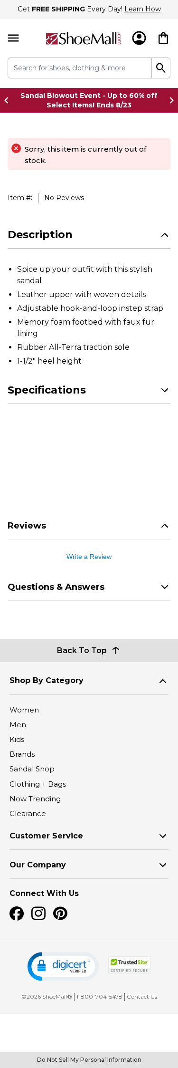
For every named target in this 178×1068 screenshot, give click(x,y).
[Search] (161, 68)
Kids (16, 739)
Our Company (37, 864)
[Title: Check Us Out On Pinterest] (60, 913)
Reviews (27, 525)
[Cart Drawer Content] (163, 38)
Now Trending (35, 798)
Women (24, 709)
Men (17, 724)
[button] (63, 966)
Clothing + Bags (37, 784)
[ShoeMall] (83, 38)
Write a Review (89, 556)
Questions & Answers (56, 587)
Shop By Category (46, 680)
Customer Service (46, 835)
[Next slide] (169, 100)
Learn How (142, 9)
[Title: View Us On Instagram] (38, 913)
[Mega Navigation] (13, 38)
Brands (22, 754)
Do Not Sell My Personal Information (89, 1059)
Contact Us (142, 996)
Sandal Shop (32, 768)
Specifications (47, 390)
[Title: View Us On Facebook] (16, 913)
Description (40, 234)
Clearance (27, 813)
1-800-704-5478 (99, 996)
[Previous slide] (9, 100)
